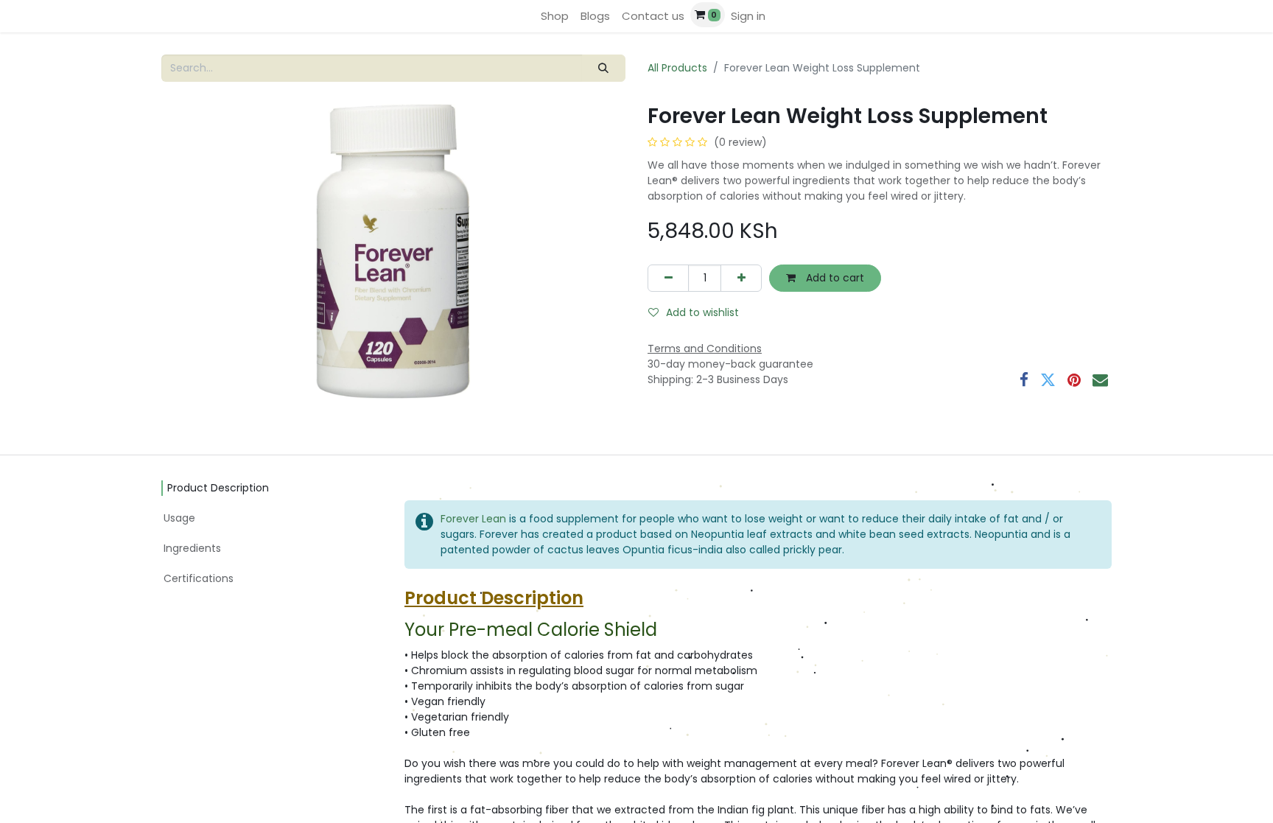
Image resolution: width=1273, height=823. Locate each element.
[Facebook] (1024, 380)
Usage (179, 518)
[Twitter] (1048, 380)
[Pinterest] (1074, 380)
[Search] (603, 68)
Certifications (199, 578)
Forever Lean (473, 518)
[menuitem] (555, 16)
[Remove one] (668, 278)
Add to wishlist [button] (702, 312)
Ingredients (192, 548)
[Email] (1100, 380)
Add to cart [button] (833, 277)
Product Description (218, 487)
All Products (677, 67)
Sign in (748, 16)
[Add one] (741, 278)
